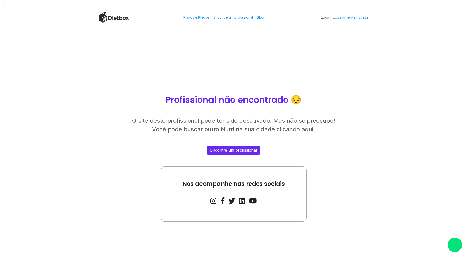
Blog (260, 17)
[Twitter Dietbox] (231, 200)
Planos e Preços (196, 17)
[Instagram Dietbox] (213, 200)
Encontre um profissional (233, 17)
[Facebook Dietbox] (222, 200)
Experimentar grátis (350, 17)
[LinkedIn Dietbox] (242, 200)
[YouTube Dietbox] (253, 200)
